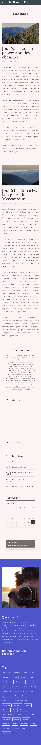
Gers (16, 696)
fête (32, 691)
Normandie (23, 710)
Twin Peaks (6, 728)
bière (10, 682)
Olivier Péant (13, 542)
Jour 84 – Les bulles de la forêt (16, 467)
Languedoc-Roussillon (21, 700)
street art (24, 723)
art (33, 672)
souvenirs (6, 723)
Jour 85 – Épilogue (12, 462)
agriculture (6, 672)
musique (27, 705)
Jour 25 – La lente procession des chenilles (18, 52)
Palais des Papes (8, 714)
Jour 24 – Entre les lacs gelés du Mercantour (19, 194)
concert (33, 686)
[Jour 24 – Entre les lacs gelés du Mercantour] (20, 184)
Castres (24, 686)
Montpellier (17, 705)
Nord (14, 710)
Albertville (17, 672)
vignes (16, 728)
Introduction (6, 700)
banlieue (14, 677)
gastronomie (7, 696)
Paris (20, 714)
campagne (15, 686)
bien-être (33, 677)
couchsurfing (7, 691)
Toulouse (33, 723)
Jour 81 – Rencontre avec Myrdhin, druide (19, 486)
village (24, 728)
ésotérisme (6, 733)
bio (4, 682)
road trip (16, 719)
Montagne (18, 62)
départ (17, 691)
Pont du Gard (30, 714)
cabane (5, 686)
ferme (25, 691)
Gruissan (25, 696)
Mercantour (25, 62)
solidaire (26, 719)
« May (7, 534)
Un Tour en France (20, 2)
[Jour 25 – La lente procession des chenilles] (20, 42)
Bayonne (24, 677)
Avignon (5, 677)
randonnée (33, 62)
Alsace (26, 672)
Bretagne (29, 682)
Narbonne (6, 710)
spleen (15, 723)
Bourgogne (19, 682)
